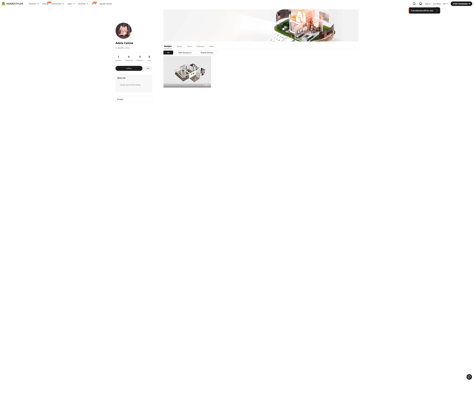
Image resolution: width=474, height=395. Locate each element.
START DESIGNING (460, 3)
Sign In (428, 3)
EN (444, 3)
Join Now (437, 3)
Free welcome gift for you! (422, 10)
